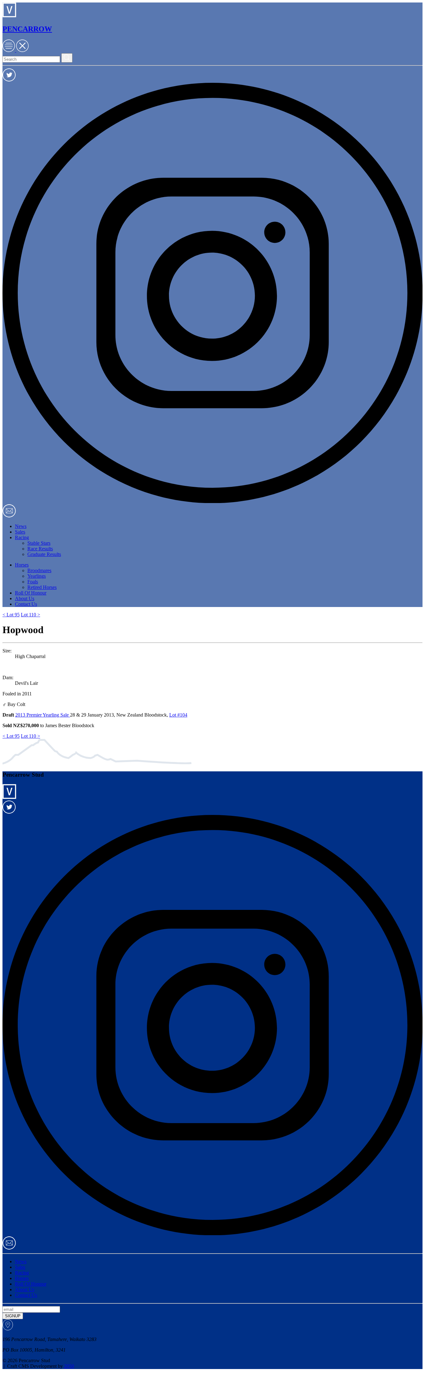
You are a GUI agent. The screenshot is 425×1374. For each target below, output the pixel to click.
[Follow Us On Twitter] (9, 79)
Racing (22, 537)
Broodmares (39, 570)
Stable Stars (38, 543)
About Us (24, 598)
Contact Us (26, 604)
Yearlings (36, 576)
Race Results (40, 548)
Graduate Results (44, 554)
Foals (32, 581)
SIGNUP (13, 1316)
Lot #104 (178, 715)
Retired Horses (42, 587)
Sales (20, 531)
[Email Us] (9, 515)
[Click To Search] (66, 58)
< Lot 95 (11, 614)
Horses (22, 564)
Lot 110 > (30, 614)
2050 (69, 1366)
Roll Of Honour (30, 592)
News (20, 526)
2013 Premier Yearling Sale (42, 715)
